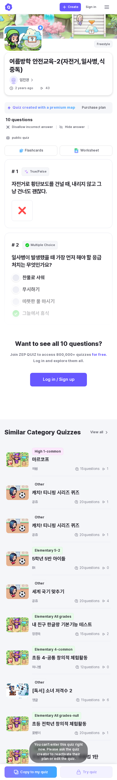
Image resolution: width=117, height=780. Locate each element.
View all (96, 432)
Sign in (91, 7)
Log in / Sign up (58, 379)
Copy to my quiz (34, 772)
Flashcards (34, 150)
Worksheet (89, 150)
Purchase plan (94, 108)
